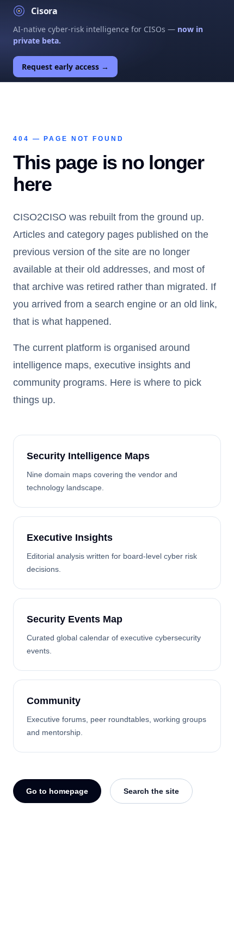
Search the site (151, 791)
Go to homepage (57, 791)
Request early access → (65, 66)
